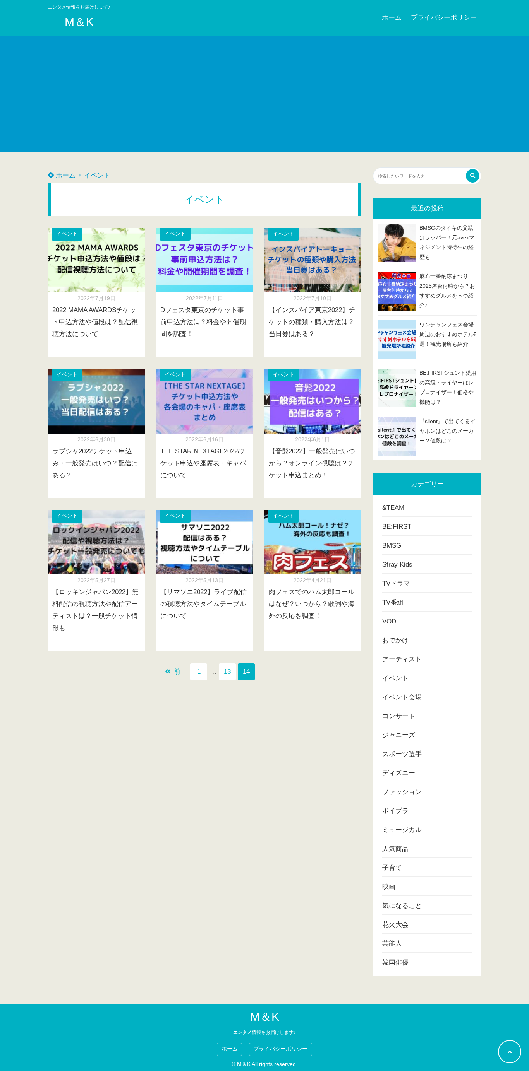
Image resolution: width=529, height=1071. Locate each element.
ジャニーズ (398, 735)
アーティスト (402, 659)
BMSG (391, 545)
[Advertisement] (264, 94)
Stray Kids (397, 564)
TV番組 (393, 602)
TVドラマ (396, 583)
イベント (97, 175)
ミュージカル (402, 830)
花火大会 (395, 924)
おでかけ (395, 640)
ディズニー (398, 773)
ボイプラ (395, 811)
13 (227, 671)
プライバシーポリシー (444, 17)
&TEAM (393, 507)
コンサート (398, 716)
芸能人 (392, 943)
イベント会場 (402, 697)
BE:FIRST (396, 526)
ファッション (402, 792)
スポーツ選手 (402, 754)
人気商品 (395, 848)
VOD (389, 621)
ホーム (392, 17)
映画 (388, 886)
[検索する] (472, 176)
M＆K (79, 21)
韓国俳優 (395, 962)
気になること (402, 905)
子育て (392, 867)
